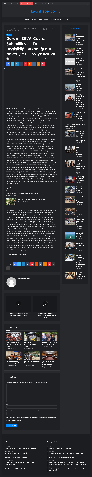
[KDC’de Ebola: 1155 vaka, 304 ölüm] (70, 61)
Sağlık (46, 19)
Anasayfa (27, 19)
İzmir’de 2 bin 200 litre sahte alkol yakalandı (80, 115)
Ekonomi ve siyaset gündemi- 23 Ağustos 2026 (13, 344)
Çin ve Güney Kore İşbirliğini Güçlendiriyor (80, 275)
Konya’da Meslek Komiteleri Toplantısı (13, 362)
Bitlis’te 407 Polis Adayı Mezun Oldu (80, 211)
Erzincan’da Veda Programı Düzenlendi (80, 200)
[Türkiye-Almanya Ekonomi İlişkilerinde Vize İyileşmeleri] (50, 355)
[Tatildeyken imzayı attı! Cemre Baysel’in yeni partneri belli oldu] (70, 163)
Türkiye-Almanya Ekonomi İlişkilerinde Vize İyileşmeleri (49, 363)
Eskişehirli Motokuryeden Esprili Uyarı (31, 344)
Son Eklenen (75, 28)
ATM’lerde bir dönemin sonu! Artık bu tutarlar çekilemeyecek (80, 73)
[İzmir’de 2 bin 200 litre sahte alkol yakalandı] (70, 115)
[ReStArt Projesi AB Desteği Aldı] (70, 87)
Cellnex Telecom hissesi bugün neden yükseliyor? (22, 193)
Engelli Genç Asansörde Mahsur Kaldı (80, 178)
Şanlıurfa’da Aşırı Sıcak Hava (32, 362)
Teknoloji (52, 19)
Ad (7, 404)
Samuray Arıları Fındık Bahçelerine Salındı (49, 343)
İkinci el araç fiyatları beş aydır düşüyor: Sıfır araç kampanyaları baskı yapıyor (80, 136)
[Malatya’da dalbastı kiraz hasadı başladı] (11, 201)
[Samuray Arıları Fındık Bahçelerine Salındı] (50, 336)
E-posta (9, 411)
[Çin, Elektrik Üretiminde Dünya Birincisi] (70, 235)
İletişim (65, 19)
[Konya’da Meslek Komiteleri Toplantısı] (14, 355)
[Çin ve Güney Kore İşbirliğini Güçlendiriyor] (70, 275)
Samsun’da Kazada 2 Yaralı (79, 189)
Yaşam (59, 19)
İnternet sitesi (37, 411)
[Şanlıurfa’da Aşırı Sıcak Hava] (32, 355)
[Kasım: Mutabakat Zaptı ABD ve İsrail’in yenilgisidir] (70, 149)
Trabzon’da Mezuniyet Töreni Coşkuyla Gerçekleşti (80, 223)
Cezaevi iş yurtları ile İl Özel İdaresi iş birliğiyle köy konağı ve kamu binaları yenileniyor (80, 260)
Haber (34, 19)
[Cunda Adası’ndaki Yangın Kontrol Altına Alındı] (70, 37)
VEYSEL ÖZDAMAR (15, 59)
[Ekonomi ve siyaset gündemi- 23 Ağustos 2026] (14, 336)
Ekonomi (40, 19)
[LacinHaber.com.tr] (46, 11)
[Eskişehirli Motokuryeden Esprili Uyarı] (32, 336)
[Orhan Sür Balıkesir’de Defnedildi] (70, 51)
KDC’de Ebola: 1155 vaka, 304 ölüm (43, 3)
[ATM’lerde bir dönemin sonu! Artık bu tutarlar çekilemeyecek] (70, 71)
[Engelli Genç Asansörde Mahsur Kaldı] (70, 179)
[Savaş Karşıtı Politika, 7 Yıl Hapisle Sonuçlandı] (70, 245)
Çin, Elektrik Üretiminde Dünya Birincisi (81, 235)
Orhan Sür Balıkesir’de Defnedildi (80, 50)
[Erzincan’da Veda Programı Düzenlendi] (70, 199)
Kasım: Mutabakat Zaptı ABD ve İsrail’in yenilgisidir (80, 151)
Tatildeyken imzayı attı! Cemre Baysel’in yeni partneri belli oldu (80, 165)
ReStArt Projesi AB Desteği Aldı (80, 86)
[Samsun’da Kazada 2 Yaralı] (70, 189)
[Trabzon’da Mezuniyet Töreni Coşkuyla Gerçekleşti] (70, 221)
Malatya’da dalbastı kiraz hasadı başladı (31, 199)
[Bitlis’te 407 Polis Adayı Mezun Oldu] (70, 211)
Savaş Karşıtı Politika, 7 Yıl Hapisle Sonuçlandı (80, 246)
